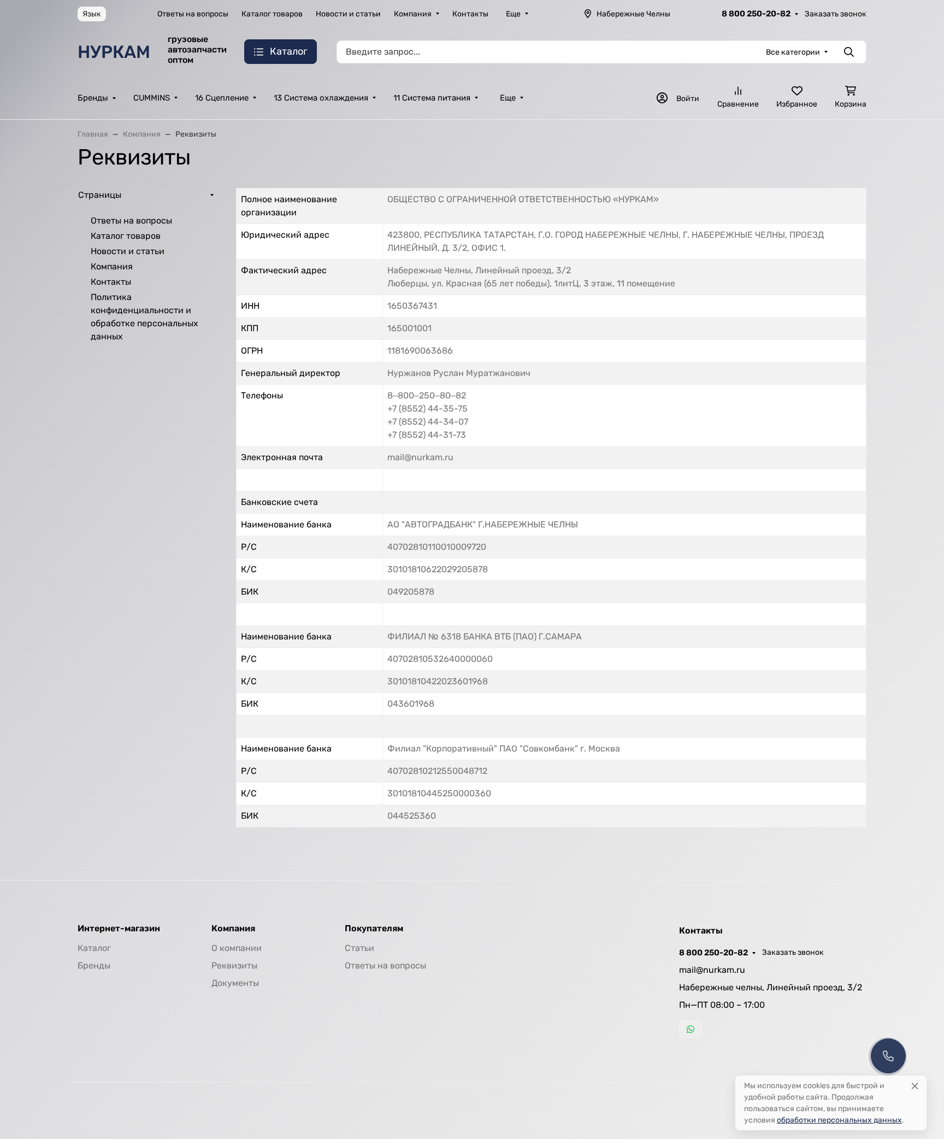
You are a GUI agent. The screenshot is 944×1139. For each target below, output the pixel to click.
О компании (236, 948)
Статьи (359, 948)
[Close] (915, 1085)
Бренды (93, 98)
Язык (91, 14)
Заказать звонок (835, 14)
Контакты (470, 14)
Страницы (99, 195)
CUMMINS (151, 98)
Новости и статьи (348, 14)
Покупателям (374, 928)
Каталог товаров (272, 14)
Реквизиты (234, 965)
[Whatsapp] (690, 1029)
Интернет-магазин (119, 928)
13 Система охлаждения (321, 98)
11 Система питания (431, 98)
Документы (235, 983)
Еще (513, 14)
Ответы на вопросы (192, 14)
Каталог (94, 948)
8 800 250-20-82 (756, 14)
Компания (413, 14)
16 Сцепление (222, 98)
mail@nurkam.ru (712, 970)
